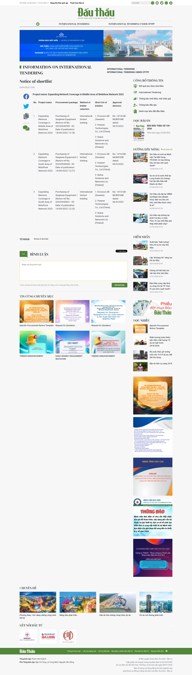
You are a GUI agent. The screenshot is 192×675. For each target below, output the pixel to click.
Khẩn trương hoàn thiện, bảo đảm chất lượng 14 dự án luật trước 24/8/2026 (160, 341)
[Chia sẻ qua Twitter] (26, 106)
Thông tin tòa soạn (74, 651)
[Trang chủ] (37, 24)
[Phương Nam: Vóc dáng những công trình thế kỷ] (38, 602)
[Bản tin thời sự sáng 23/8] (140, 366)
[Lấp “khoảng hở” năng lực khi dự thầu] (140, 260)
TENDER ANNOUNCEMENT (31, 356)
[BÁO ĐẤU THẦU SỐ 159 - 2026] (139, 133)
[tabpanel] (38, 605)
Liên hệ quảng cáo (89, 651)
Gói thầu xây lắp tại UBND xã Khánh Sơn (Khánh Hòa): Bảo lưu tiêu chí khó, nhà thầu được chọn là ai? (161, 199)
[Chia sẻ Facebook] (157, 3)
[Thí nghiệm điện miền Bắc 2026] (27, 636)
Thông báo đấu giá (147, 105)
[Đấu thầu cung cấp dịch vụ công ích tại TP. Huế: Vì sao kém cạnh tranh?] (140, 286)
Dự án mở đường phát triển (151, 615)
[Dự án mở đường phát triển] (157, 602)
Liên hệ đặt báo (103, 651)
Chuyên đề (28, 588)
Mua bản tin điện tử (142, 651)
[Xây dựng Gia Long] (48, 636)
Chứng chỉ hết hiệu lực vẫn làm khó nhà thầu (159, 271)
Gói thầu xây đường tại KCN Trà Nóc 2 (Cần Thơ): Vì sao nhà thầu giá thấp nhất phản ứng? (161, 219)
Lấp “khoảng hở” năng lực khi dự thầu (161, 258)
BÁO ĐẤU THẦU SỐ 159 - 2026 (159, 127)
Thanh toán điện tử (77, 3)
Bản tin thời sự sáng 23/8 (161, 363)
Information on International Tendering (56, 69)
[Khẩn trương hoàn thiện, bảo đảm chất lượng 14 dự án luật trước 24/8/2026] (140, 340)
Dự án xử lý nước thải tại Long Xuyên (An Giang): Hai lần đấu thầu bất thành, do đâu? (160, 180)
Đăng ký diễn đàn (157, 651)
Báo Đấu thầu (96, 13)
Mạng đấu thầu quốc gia (59, 3)
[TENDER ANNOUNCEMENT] (37, 342)
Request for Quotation (65, 325)
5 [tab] (171, 588)
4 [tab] (168, 588)
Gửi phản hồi (167, 149)
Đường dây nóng (146, 149)
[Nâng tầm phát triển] (78, 602)
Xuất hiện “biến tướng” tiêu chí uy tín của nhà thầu (159, 245)
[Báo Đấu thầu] (27, 651)
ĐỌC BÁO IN (141, 121)
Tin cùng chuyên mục (37, 296)
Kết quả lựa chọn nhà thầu (151, 86)
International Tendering (74, 24)
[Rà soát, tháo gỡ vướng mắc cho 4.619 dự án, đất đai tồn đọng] (140, 354)
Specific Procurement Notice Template (37, 325)
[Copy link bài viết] (26, 116)
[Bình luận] (26, 126)
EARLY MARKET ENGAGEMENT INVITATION (69, 357)
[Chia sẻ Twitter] (161, 3)
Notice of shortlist (41, 239)
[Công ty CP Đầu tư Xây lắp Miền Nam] (68, 636)
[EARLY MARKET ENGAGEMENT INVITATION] (72, 342)
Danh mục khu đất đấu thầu (152, 111)
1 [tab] (162, 588)
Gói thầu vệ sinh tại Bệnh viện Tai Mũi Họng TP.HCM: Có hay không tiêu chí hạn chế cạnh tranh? (160, 160)
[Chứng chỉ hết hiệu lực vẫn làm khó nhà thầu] (140, 273)
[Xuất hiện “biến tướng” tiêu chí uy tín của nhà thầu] (140, 245)
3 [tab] (166, 588)
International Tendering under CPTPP (132, 24)
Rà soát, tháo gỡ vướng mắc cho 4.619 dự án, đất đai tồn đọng (161, 354)
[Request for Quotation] (72, 311)
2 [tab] (164, 588)
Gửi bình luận (119, 285)
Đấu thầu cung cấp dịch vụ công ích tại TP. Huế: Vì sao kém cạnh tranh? (160, 286)
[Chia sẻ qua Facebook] (26, 96)
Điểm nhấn (141, 237)
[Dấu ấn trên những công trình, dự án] (118, 602)
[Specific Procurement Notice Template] (37, 311)
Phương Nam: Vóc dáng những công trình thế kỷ (38, 616)
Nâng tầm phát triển (68, 615)
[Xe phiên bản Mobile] (166, 3)
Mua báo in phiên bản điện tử (122, 651)
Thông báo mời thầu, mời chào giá (155, 98)
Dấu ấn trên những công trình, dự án (115, 615)
